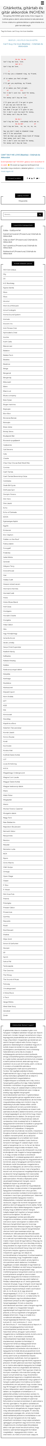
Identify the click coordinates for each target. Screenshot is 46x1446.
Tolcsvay (6, 984)
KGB (5, 705)
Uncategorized (9, 988)
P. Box (5, 885)
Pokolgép (7, 903)
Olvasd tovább (14, 178)
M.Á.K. (5, 768)
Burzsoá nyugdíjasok (11, 440)
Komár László (8, 732)
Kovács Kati (8, 750)
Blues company (9, 396)
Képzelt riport (9, 692)
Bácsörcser (7, 346)
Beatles (12, 40)
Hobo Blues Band (10, 602)
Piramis (6, 899)
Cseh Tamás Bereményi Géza (15, 476)
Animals (6, 319)
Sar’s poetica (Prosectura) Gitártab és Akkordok (20, 247)
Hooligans (7, 611)
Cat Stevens (8, 449)
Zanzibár (6, 1011)
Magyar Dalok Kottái (11, 782)
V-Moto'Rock (8, 993)
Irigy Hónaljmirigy (10, 634)
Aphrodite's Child (10, 333)
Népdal (6, 845)
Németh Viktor (9, 831)
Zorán (5, 1015)
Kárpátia (6, 674)
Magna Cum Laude (11, 777)
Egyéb (5, 526)
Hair (5, 575)
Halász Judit (8, 580)
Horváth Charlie (9, 616)
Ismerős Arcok (9, 638)
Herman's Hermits (10, 589)
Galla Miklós (8, 557)
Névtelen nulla (9, 849)
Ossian (5, 881)
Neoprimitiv (8, 836)
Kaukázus (7, 683)
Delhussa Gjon (9, 490)
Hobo (5, 598)
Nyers (5, 858)
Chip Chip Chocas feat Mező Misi (16, 463)
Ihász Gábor (8, 625)
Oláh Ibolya (8, 867)
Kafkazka (7, 656)
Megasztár (7, 800)
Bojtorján (7, 409)
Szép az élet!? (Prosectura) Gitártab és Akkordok (20, 241)
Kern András (8, 697)
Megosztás (23, 201)
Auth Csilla (7, 342)
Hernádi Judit (8, 593)
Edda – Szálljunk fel (12, 230)
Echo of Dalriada (10, 512)
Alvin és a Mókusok (11, 306)
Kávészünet (8, 687)
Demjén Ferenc (9, 494)
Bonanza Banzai (9, 418)
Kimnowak (7, 714)
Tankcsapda (8, 966)
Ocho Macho (8, 863)
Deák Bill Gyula (9, 485)
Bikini (5, 387)
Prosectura (7, 912)
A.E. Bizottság (8, 283)
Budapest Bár (9, 436)
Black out (7, 391)
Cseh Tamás (8, 472)
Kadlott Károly (9, 652)
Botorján (6, 422)
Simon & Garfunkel (10, 943)
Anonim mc (8, 324)
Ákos (5, 292)
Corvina (6, 467)
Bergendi (7, 373)
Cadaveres (7, 445)
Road (5, 926)
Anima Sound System (12, 315)
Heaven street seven (11, 584)
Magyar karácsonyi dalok (13, 786)
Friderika (6, 553)
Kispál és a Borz (9, 723)
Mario (5, 791)
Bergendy (7, 378)
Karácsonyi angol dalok (12, 670)
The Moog (7, 975)
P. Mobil (6, 890)
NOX (5, 854)
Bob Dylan (7, 400)
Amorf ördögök (9, 310)
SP (4, 953)
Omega (6, 872)
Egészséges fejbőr (10, 521)
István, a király (8, 643)
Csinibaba (7, 481)
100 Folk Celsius (9, 270)
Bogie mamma (9, 404)
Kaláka (6, 665)
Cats (5, 454)
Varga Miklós (8, 1002)
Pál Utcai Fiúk (8, 894)
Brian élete (7, 427)
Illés (4, 629)
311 (4, 279)
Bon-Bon (7, 414)
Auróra (6, 337)
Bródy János (8, 431)
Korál (5, 741)
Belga (5, 369)
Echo (5, 508)
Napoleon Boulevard (11, 827)
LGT (4, 759)
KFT (4, 701)
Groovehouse (8, 571)
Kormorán (7, 746)
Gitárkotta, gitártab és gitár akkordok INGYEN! (23, 10)
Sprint (5, 957)
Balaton (6, 351)
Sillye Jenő (7, 939)
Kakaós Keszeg (9, 661)
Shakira (6, 935)
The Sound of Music (11, 979)
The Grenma (8, 970)
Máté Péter (8, 795)
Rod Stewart (8, 930)
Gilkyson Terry (8, 566)
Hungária (7, 620)
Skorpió (6, 948)
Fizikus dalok (8, 544)
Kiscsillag (6, 719)
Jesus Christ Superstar (12, 647)
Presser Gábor (9, 908)
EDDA (5, 517)
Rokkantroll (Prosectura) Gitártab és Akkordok (19, 252)
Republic (7, 921)
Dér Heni (7, 499)
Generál (6, 562)
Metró (5, 804)
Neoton (6, 840)
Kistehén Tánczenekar (12, 728)
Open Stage (8, 876)
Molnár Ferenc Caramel (13, 809)
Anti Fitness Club (10, 328)
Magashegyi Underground (14, 773)
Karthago (7, 679)
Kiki (4, 710)
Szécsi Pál (7, 961)
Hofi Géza (7, 607)
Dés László (7, 503)
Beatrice (6, 364)
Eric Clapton (8, 535)
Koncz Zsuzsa (8, 737)
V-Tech (6, 997)
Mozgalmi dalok (9, 813)
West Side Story (9, 1006)
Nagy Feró (7, 818)
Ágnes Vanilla (8, 288)
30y (4, 274)
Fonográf (7, 548)
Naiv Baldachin (9, 822)
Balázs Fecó (8, 355)
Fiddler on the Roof (11, 539)
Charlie (6, 458)
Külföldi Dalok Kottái (27, 40)
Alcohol (6, 301)
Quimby (6, 917)
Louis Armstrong (10, 764)
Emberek (7, 530)
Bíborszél (7, 382)
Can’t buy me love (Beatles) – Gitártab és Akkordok (23, 45)
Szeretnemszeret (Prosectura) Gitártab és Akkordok (22, 235)
